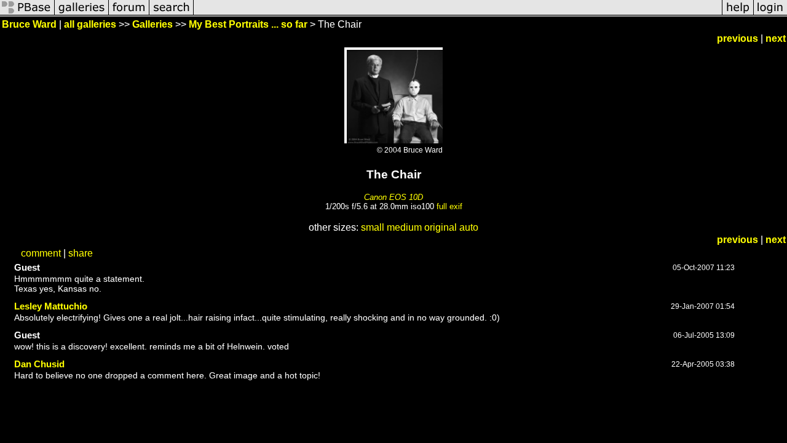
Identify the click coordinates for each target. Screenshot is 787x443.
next (775, 38)
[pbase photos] (27, 14)
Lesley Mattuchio (50, 306)
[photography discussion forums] (129, 14)
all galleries (90, 24)
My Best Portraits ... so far (248, 24)
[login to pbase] (770, 14)
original (440, 227)
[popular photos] (458, 14)
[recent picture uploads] (82, 14)
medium (404, 227)
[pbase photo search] (171, 14)
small (372, 227)
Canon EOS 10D (393, 197)
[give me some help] (738, 14)
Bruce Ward (29, 24)
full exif (449, 206)
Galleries (152, 24)
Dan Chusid (39, 364)
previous (737, 38)
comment (41, 253)
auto (468, 227)
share (80, 253)
